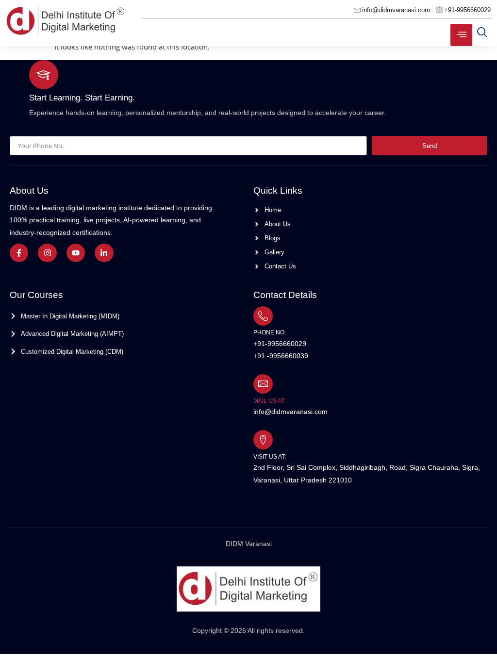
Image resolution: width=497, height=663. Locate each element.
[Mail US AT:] (263, 384)
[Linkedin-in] (104, 253)
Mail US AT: (269, 401)
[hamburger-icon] (461, 35)
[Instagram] (47, 253)
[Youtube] (75, 253)
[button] (482, 32)
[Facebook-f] (19, 253)
